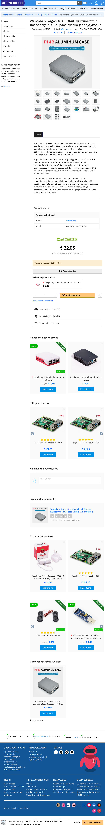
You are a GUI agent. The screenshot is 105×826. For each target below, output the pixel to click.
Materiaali (84, 9)
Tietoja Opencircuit (37, 780)
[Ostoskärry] (101, 3)
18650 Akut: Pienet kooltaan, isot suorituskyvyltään (89, 789)
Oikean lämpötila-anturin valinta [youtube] (89, 786)
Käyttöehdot (9, 789)
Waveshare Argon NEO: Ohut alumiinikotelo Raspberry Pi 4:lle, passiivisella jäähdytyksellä (71, 510)
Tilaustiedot (9, 784)
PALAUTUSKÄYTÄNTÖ (14, 786)
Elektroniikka (27, 9)
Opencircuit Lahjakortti (63, 784)
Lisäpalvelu (59, 780)
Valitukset (8, 795)
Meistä (29, 784)
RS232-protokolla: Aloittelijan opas (89, 792)
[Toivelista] (89, 3)
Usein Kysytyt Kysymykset (38, 795)
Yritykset (33, 751)
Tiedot (7, 780)
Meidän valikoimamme (36, 789)
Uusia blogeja (85, 780)
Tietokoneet (73, 9)
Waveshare (71, 220)
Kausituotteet (97, 9)
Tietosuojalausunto (13, 792)
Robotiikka (48, 9)
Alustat (38, 9)
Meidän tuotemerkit (11, 9)
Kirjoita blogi (59, 786)
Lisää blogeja (83, 795)
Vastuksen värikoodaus (64, 792)
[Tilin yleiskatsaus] (95, 3)
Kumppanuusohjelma (63, 789)
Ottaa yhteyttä (35, 754)
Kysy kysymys (45, 479)
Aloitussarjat (60, 9)
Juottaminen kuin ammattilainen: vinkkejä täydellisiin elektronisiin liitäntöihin (89, 784)
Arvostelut (31, 786)
